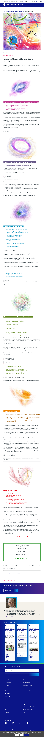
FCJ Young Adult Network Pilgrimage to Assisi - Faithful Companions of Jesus (8, 659)
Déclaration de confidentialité (29, 706)
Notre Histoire (8, 688)
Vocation (20, 8)
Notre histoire (15, 8)
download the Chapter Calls (13, 573)
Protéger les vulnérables (28, 709)
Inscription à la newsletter (11, 674)
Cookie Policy (26, 735)
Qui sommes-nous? (7, 8)
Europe (6, 715)
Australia (7, 712)
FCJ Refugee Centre (21, 635)
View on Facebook (19, 653)
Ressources (7, 696)
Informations (7, 693)
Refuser (21, 735)
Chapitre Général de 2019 (10, 63)
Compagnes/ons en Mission (28, 8)
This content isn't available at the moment (21, 641)
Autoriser (17, 735)
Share (24, 653)
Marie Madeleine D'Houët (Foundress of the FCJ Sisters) (10, 629)
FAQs (24, 712)
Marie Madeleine (26, 682)
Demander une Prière (27, 690)
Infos (36, 8)
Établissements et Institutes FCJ (29, 688)
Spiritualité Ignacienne (27, 685)
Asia (6, 709)
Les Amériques (8, 706)
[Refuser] (42, 734)
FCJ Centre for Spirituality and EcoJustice (33, 636)
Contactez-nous (8, 590)
